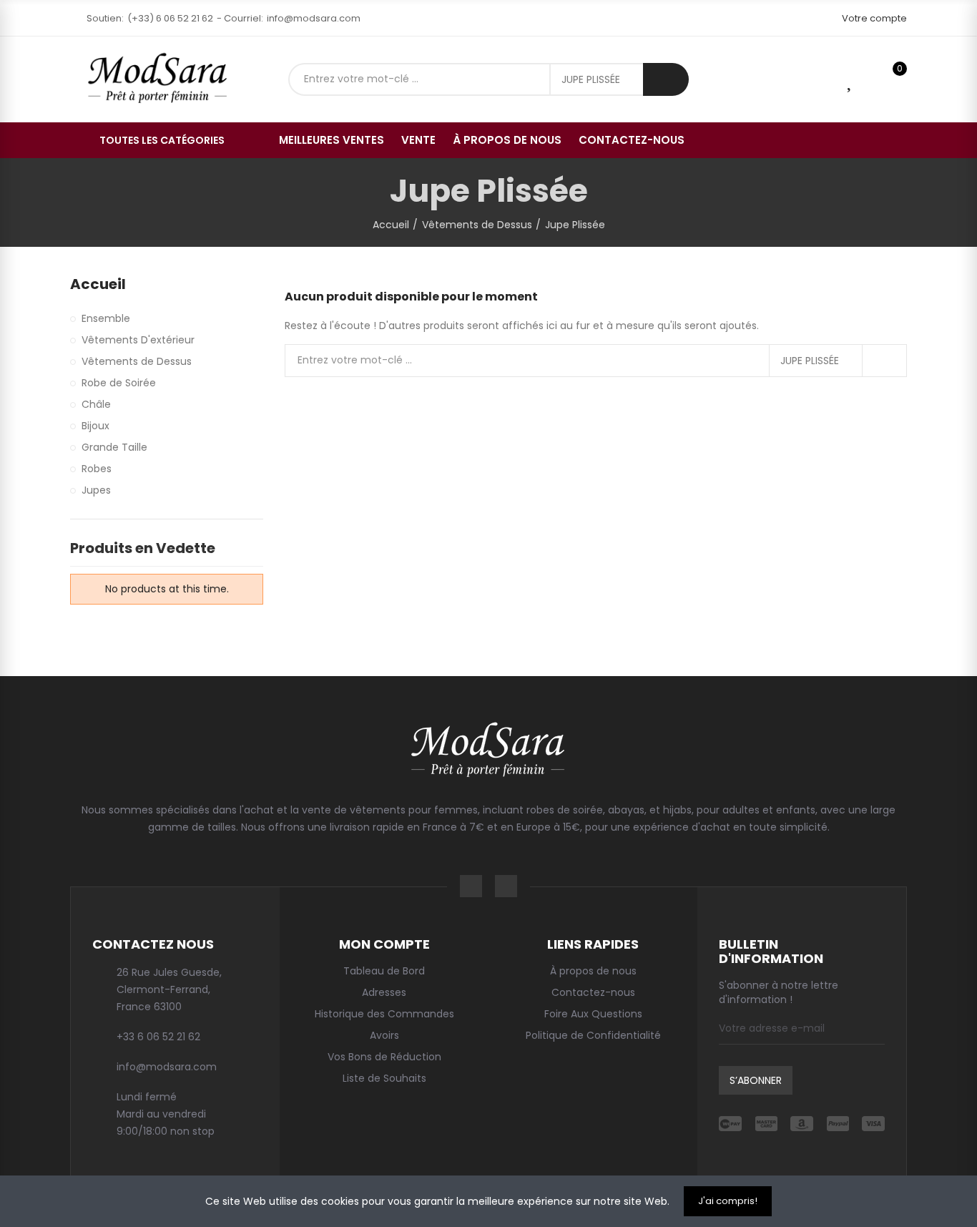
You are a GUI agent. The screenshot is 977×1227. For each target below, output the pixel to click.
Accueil (98, 284)
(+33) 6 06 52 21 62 (170, 18)
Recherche (666, 79)
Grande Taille (114, 447)
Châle (96, 404)
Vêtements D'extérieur (138, 340)
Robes (97, 468)
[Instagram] (506, 886)
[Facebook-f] (471, 886)
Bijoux (95, 426)
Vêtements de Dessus (137, 361)
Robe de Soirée (119, 383)
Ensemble (106, 318)
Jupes (96, 490)
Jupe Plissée (590, 79)
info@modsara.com (313, 18)
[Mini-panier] (874, 79)
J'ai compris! (727, 1201)
